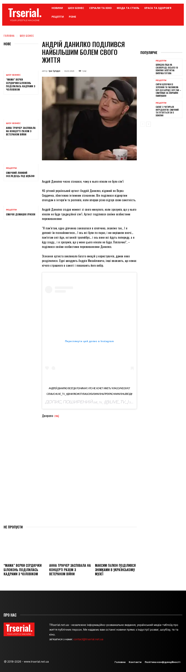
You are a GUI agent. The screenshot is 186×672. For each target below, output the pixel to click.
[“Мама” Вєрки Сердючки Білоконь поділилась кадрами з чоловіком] (21, 60)
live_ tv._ (98, 402)
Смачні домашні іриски (20, 214)
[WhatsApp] (98, 168)
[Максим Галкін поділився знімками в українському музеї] (116, 546)
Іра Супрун (54, 70)
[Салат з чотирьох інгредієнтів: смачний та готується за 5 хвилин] (146, 109)
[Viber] (123, 168)
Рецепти (11, 168)
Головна (9, 35)
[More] (132, 168)
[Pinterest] (90, 168)
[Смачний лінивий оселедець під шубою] (21, 153)
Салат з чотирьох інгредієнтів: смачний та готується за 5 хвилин (167, 111)
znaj (56, 416)
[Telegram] (115, 168)
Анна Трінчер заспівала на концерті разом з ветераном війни (21, 131)
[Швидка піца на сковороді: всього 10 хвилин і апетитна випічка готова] (146, 67)
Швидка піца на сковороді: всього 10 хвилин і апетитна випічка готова (167, 69)
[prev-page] (142, 124)
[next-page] (148, 124)
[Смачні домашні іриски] (21, 195)
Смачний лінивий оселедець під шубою (20, 174)
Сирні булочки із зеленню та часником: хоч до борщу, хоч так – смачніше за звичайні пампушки (168, 90)
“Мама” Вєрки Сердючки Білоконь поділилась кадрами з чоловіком (20, 84)
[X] (81, 168)
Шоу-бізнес (27, 35)
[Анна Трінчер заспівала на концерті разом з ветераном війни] (21, 108)
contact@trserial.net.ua (88, 639)
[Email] (106, 168)
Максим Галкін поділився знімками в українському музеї (115, 569)
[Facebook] (73, 168)
